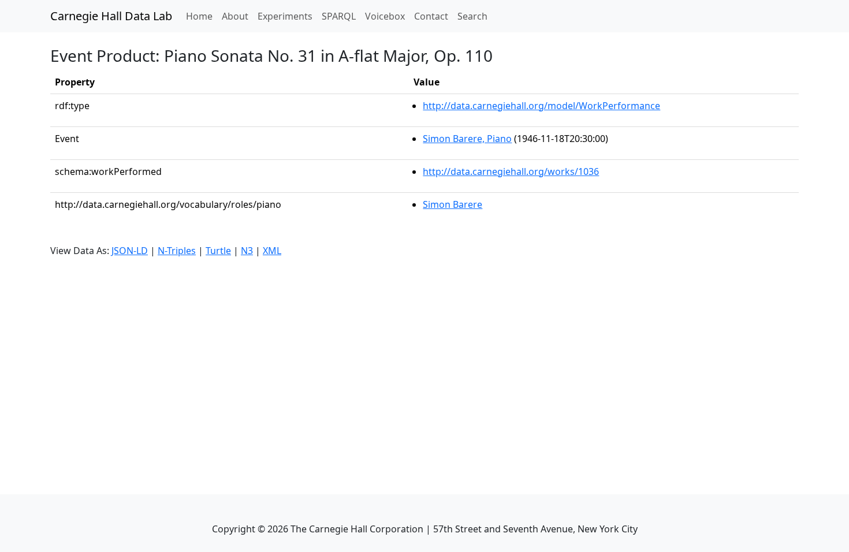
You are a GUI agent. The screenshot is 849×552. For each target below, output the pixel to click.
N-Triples (177, 250)
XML (272, 250)
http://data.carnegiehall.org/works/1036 (511, 171)
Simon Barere (452, 204)
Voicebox (385, 16)
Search (472, 16)
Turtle (218, 250)
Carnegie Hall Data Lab (111, 16)
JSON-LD (129, 250)
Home (201, 16)
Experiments (285, 16)
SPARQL (339, 16)
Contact (431, 16)
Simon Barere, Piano (467, 138)
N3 (247, 250)
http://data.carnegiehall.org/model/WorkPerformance (541, 105)
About (235, 16)
